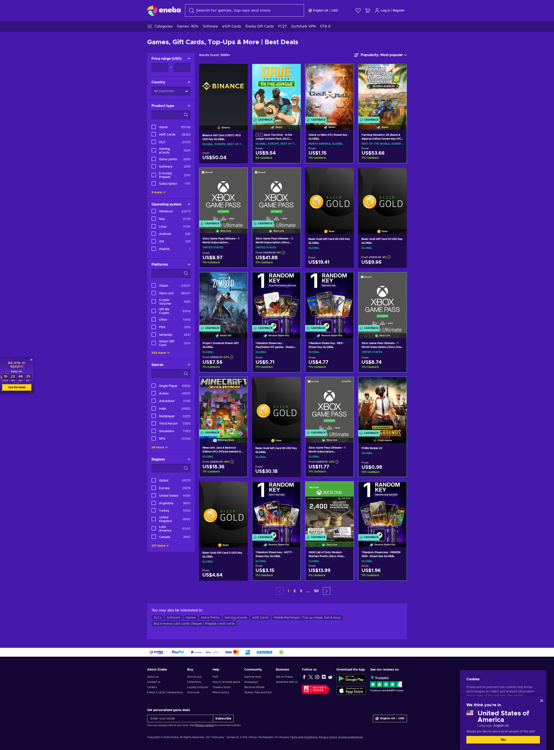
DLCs (157, 617)
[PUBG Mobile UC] (382, 404)
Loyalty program (197, 687)
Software (173, 617)
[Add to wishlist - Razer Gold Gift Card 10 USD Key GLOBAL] (399, 174)
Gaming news (252, 677)
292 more (158, 352)
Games (191, 617)
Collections (194, 682)
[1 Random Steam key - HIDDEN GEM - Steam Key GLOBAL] (382, 509)
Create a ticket (221, 687)
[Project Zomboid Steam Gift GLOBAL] (223, 299)
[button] (326, 591)
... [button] (308, 591)
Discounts (193, 692)
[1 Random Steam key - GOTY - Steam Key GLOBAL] (276, 509)
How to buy (194, 677)
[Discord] (324, 676)
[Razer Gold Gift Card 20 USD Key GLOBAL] (329, 195)
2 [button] (294, 591)
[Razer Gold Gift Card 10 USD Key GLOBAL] (382, 195)
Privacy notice (204, 725)
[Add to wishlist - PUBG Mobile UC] (399, 384)
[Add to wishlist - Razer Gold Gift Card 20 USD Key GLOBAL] (346, 174)
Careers (152, 687)
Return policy (221, 692)
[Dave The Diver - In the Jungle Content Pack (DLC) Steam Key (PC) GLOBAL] (276, 91)
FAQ (215, 677)
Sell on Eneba (284, 677)
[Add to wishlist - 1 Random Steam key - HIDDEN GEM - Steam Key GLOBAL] (399, 488)
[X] (311, 676)
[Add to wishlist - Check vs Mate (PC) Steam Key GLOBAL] (346, 71)
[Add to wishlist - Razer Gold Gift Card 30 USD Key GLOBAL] (293, 384)
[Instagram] (317, 676)
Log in (385, 10)
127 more (158, 545)
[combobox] (244, 10)
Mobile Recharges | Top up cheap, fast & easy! (307, 617)
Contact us (153, 682)
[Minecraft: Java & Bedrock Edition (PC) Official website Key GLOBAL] (223, 404)
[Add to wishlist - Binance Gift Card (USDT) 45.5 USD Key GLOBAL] (240, 71)
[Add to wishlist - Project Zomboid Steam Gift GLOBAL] (240, 279)
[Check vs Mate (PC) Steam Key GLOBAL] (329, 91)
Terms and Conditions (303, 737)
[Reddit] (330, 676)
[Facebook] (304, 676)
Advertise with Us (287, 682)
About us (152, 677)
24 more (157, 447)
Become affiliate (254, 687)
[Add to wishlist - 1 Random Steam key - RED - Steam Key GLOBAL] (346, 279)
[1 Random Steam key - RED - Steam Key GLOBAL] (329, 299)
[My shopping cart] (367, 10)
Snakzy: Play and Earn (258, 692)
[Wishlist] (358, 10)
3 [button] (301, 591)
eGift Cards (260, 617)
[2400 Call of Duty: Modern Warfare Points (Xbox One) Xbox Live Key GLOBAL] (329, 509)
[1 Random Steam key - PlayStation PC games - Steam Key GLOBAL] (276, 299)
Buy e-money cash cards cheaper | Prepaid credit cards (194, 623)
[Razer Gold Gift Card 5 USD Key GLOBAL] (223, 509)
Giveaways (251, 682)
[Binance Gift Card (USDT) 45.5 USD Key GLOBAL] (223, 91)
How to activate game (226, 682)
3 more (156, 192)
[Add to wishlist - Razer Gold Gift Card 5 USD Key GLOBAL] (240, 488)
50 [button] (316, 591)
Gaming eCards (236, 617)
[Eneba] (164, 10)
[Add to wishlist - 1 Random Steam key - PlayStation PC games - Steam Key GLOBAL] (293, 279)
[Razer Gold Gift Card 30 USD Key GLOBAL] (276, 404)
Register (399, 10)
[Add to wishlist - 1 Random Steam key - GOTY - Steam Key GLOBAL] (293, 488)
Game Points (210, 617)
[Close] (541, 700)
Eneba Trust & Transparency (165, 692)
